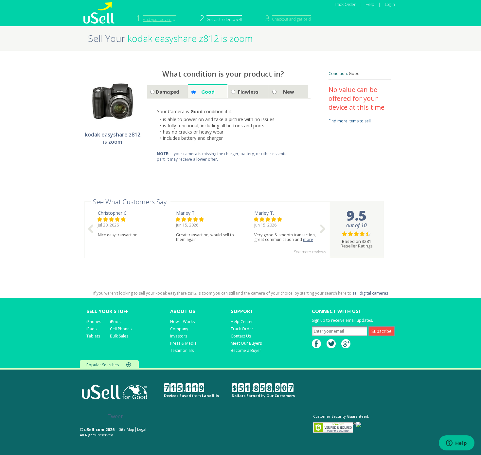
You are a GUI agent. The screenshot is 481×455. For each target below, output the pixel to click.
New (288, 91)
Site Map (126, 429)
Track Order (345, 4)
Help (369, 4)
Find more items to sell (350, 121)
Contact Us (241, 336)
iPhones (93, 321)
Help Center (242, 321)
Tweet (115, 416)
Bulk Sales (119, 336)
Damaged (167, 91)
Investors (178, 336)
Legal (141, 429)
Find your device (157, 19)
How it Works (182, 321)
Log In (390, 4)
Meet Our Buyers (246, 343)
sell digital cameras (370, 293)
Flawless (248, 91)
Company (179, 329)
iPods (115, 321)
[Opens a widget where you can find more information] (456, 443)
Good (208, 91)
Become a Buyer (246, 350)
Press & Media (183, 343)
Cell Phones (121, 329)
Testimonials (182, 350)
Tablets (93, 336)
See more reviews (310, 252)
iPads (91, 329)
